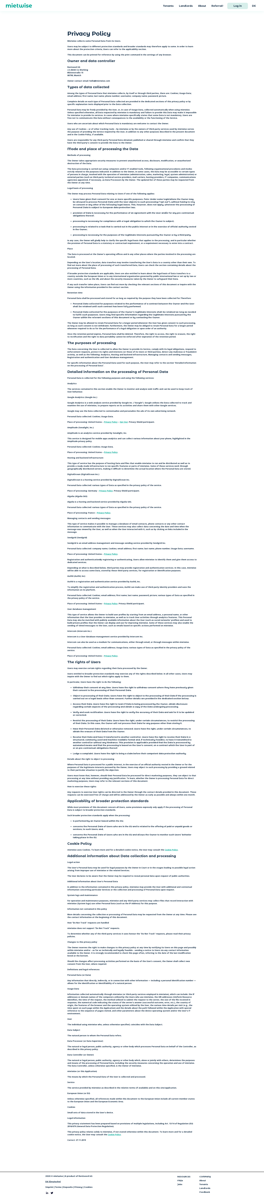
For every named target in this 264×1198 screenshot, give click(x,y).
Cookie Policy (171, 849)
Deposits (68, 1187)
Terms (58, 1187)
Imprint (49, 1187)
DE (254, 5)
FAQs (180, 1180)
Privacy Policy (111, 422)
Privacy (78, 1187)
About (202, 5)
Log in (238, 5)
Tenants (168, 5)
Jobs (179, 1184)
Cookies (88, 1187)
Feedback (204, 1192)
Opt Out (124, 422)
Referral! (217, 5)
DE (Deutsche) (53, 1181)
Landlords (186, 5)
